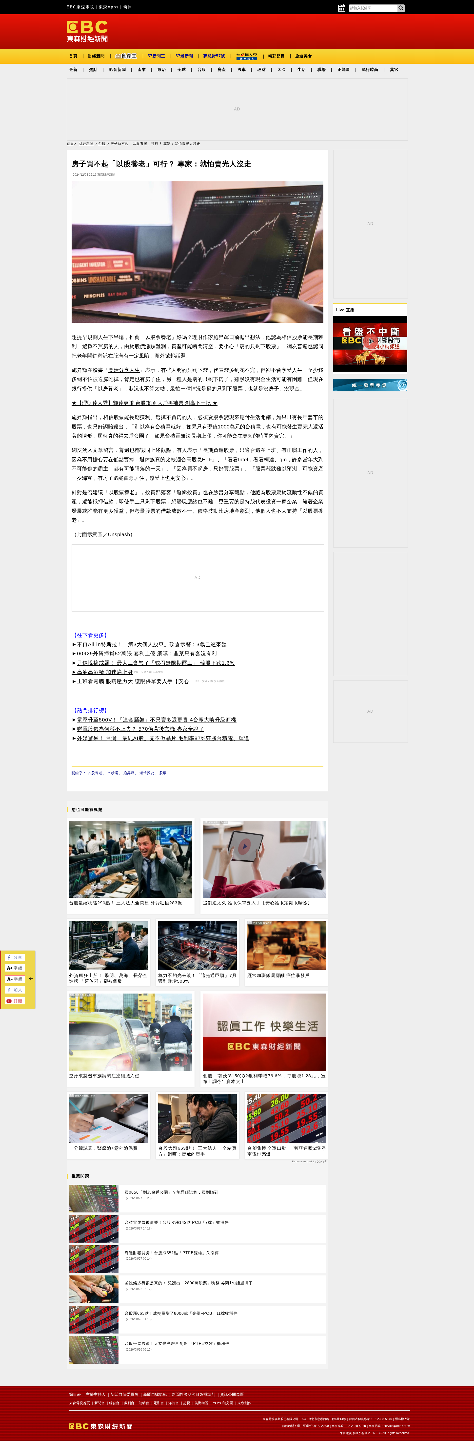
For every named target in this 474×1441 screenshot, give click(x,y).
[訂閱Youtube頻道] (15, 1003)
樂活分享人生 (124, 370)
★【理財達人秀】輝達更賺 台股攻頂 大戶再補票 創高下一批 (141, 403)
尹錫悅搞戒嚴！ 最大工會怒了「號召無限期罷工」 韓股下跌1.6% (156, 663)
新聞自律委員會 (124, 1394)
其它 (394, 69)
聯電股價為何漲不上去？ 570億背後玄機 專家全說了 (140, 729)
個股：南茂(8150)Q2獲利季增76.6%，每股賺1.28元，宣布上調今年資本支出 (264, 1078)
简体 (127, 7)
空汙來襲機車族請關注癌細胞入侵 (104, 1075)
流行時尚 (370, 69)
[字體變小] (15, 981)
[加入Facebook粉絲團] (15, 992)
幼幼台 (144, 1403)
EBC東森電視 (80, 7)
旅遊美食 (303, 56)
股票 (163, 773)
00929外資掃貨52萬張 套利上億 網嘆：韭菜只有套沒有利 (147, 653)
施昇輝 (129, 773)
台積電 (112, 773)
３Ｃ (281, 69)
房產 (221, 69)
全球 (182, 69)
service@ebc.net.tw (397, 1426)
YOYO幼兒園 (223, 1403)
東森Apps (109, 7)
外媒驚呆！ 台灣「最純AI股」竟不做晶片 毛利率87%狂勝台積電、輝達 (163, 738)
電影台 (159, 1403)
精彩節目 (276, 56)
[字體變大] (15, 970)
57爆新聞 (184, 56)
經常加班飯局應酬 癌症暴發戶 (278, 975)
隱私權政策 (402, 1419)
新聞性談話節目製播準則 (193, 1394)
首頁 (73, 56)
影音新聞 (117, 69)
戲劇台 (129, 1403)
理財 (261, 69)
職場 (321, 69)
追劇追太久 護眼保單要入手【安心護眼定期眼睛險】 (257, 902)
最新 (73, 69)
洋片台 (173, 1403)
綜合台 (114, 1403)
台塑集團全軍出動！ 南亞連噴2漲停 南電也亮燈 (286, 1151)
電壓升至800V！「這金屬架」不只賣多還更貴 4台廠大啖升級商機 (157, 719)
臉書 (218, 492)
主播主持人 (96, 1394)
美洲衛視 (201, 1403)
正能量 (343, 69)
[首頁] (87, 31)
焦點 (93, 69)
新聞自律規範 (155, 1394)
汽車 (241, 69)
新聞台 (99, 1403)
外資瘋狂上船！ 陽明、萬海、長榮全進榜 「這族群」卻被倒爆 (108, 978)
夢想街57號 (214, 56)
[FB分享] (15, 959)
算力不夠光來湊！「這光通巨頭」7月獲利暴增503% (197, 978)
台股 (202, 69)
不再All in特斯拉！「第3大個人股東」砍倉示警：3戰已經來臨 (152, 644)
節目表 (75, 1394)
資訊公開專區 (232, 1394)
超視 (186, 1403)
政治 (162, 69)
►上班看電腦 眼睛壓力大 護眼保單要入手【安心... (133, 681)
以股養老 (95, 773)
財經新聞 (96, 56)
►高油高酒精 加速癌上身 (102, 672)
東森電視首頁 (79, 1403)
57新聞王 (156, 56)
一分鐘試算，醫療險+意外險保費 (103, 1148)
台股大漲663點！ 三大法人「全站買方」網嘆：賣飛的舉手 (197, 1151)
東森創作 (244, 1403)
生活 (301, 69)
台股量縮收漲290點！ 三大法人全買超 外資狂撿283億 (125, 902)
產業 (142, 69)
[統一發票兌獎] (370, 390)
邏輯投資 (146, 773)
